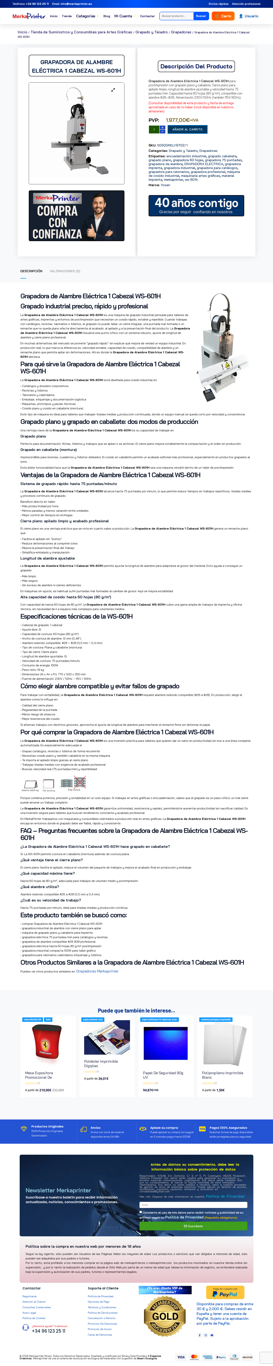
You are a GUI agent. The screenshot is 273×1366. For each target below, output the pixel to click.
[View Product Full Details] (48, 1064)
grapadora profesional (208, 172)
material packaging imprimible (216, 1019)
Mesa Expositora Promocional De (39, 1075)
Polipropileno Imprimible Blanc (222, 1075)
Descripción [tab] (31, 271)
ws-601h (191, 179)
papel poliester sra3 (93, 1019)
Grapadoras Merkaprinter (97, 971)
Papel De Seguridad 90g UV (163, 1075)
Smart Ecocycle (147, 1358)
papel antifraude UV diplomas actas (159, 1019)
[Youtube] (211, 1335)
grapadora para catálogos (217, 168)
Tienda (67, 16)
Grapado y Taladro (152, 32)
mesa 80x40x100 (32, 1019)
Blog (106, 16)
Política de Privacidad (225, 1196)
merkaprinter (173, 179)
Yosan (165, 185)
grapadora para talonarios (169, 172)
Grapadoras (181, 32)
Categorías (87, 16)
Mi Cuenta (125, 16)
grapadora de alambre (166, 164)
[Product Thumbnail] (113, 90)
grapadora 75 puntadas (223, 160)
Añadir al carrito (188, 129)
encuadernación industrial (186, 156)
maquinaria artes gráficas (200, 175)
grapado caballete (222, 156)
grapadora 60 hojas (188, 160)
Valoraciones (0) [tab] (65, 271)
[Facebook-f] (199, 1335)
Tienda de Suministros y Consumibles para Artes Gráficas (81, 32)
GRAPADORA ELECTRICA (203, 164)
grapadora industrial (179, 168)
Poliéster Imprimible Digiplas (101, 1063)
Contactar (147, 16)
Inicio (54, 16)
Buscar (201, 16)
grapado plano (160, 160)
